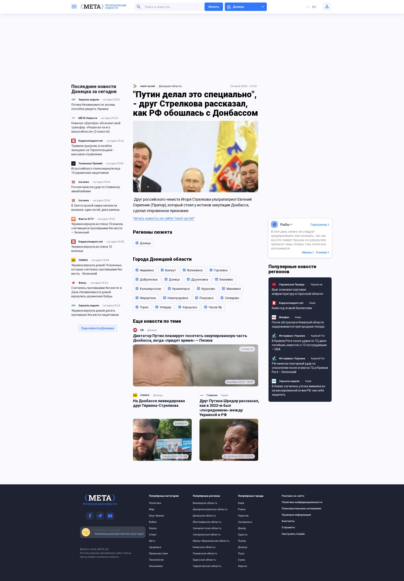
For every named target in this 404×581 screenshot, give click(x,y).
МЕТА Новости (87, 118)
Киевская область (201, 547)
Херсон (242, 566)
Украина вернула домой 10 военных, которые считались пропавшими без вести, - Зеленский (96, 269)
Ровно (242, 509)
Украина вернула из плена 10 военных (91, 249)
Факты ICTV (86, 218)
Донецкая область (170, 86)
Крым (224, 395)
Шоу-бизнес (156, 515)
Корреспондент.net (90, 140)
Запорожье (245, 521)
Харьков (243, 515)
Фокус (82, 282)
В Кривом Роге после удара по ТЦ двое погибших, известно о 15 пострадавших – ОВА (299, 345)
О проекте (288, 527)
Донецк (152, 330)
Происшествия (157, 553)
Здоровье (155, 547)
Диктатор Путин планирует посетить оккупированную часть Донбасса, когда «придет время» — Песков (190, 338)
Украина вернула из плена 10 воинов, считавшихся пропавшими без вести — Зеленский (97, 228)
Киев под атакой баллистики (292, 308)
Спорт (153, 534)
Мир (151, 509)
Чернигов (316, 284)
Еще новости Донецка (97, 328)
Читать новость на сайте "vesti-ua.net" (164, 218)
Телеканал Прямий (90, 163)
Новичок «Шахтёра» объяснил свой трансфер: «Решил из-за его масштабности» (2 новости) (95, 127)
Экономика (156, 566)
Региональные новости (115, 6)
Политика (155, 503)
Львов (242, 540)
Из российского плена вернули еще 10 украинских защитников (95, 170)
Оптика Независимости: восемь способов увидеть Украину (93, 107)
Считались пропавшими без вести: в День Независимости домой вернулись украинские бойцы (96, 292)
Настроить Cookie (293, 533)
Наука (153, 528)
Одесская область (201, 559)
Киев (312, 302)
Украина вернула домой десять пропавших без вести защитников (95, 312)
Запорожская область (201, 534)
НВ (142, 330)
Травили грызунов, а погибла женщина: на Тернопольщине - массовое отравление (92, 150)
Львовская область (201, 553)
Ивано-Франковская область (201, 540)
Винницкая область (201, 503)
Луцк (241, 553)
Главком (212, 395)
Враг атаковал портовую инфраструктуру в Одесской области (297, 291)
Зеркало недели (88, 99)
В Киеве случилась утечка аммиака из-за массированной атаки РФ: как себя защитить (299, 390)
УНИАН (83, 260)
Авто (152, 540)
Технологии (156, 559)
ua (308, 7)
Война (153, 521)
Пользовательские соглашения (291, 508)
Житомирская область (201, 521)
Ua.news (83, 181)
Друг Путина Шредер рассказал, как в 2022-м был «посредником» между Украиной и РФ (229, 408)
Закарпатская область (201, 528)
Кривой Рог (318, 335)
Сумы (241, 559)
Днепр (242, 528)
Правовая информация (291, 514)
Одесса (242, 534)
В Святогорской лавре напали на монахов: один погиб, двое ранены (95, 207)
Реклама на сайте (291, 495)
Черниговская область (201, 566)
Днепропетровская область (201, 509)
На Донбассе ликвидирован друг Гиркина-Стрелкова (159, 403)
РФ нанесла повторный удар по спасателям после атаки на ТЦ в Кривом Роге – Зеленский (300, 368)
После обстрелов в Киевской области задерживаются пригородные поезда (298, 324)
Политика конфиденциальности (291, 502)
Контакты (288, 521)
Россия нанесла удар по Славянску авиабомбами (95, 189)
